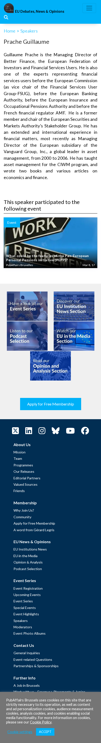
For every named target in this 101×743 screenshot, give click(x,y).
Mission (19, 452)
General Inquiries (26, 653)
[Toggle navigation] (89, 8)
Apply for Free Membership (50, 404)
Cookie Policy (40, 722)
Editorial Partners (26, 478)
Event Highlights (26, 614)
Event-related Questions (32, 659)
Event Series (23, 601)
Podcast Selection (27, 569)
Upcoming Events (27, 595)
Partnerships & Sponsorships (36, 666)
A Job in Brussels (26, 685)
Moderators (22, 627)
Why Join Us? (23, 510)
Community (22, 517)
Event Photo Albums (29, 633)
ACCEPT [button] (45, 732)
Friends (19, 491)
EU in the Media (25, 556)
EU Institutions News (30, 549)
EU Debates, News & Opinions (39, 11)
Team (17, 458)
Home (9, 31)
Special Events (24, 608)
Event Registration (28, 588)
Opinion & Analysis (28, 562)
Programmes (23, 465)
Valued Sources (25, 484)
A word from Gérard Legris (33, 530)
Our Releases (23, 471)
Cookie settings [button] (19, 732)
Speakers (29, 31)
